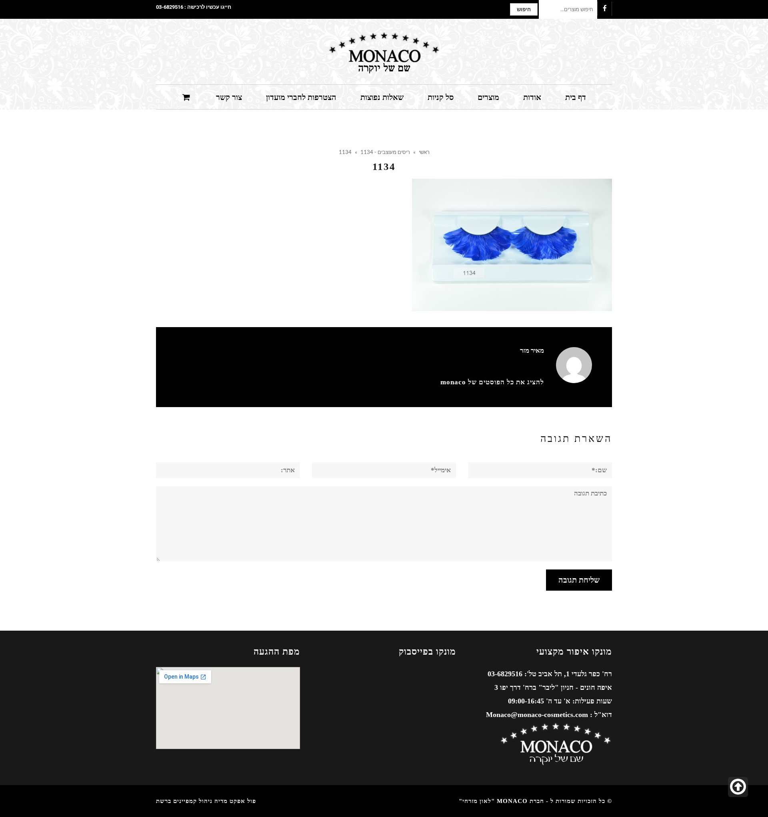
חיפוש (524, 9)
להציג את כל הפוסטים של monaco (492, 382)
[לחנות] (187, 96)
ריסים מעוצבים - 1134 (385, 152)
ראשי (424, 152)
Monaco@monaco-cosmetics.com (537, 715)
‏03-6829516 (169, 7)
